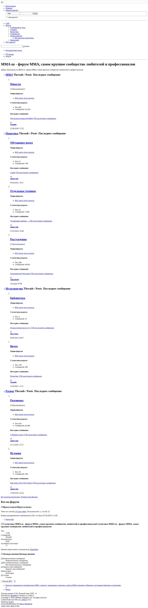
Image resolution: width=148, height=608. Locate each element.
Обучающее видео (21, 142)
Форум (8, 25)
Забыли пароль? (12, 10)
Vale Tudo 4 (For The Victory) (21, 483)
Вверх (8, 589)
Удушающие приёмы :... (19, 221)
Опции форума (16, 36)
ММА (9, 74)
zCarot (11, 602)
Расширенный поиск (14, 50)
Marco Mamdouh (25, 604)
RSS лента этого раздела (24, 98)
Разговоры (16, 400)
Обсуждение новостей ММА (21, 118)
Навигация (14, 40)
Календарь (14, 32)
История (15, 453)
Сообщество (15, 34)
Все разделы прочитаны (24, 38)
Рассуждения (18, 239)
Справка (13, 30)
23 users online (20, 512)
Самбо (12, 173)
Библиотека (17, 297)
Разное (10, 391)
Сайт (7, 23)
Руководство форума (29, 497)
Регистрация (10, 6)
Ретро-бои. (14, 376)
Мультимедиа (14, 288)
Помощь (9, 8)
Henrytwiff (10, 519)
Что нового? (10, 42)
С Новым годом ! (17, 435)
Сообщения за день (17, 28)
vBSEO (24, 600)
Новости (15, 84)
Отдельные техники (23, 191)
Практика (12, 133)
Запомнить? (13, 17)
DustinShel (34, 549)
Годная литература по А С (20, 328)
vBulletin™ (14, 596)
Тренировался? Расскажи (20, 274)
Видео (14, 346)
